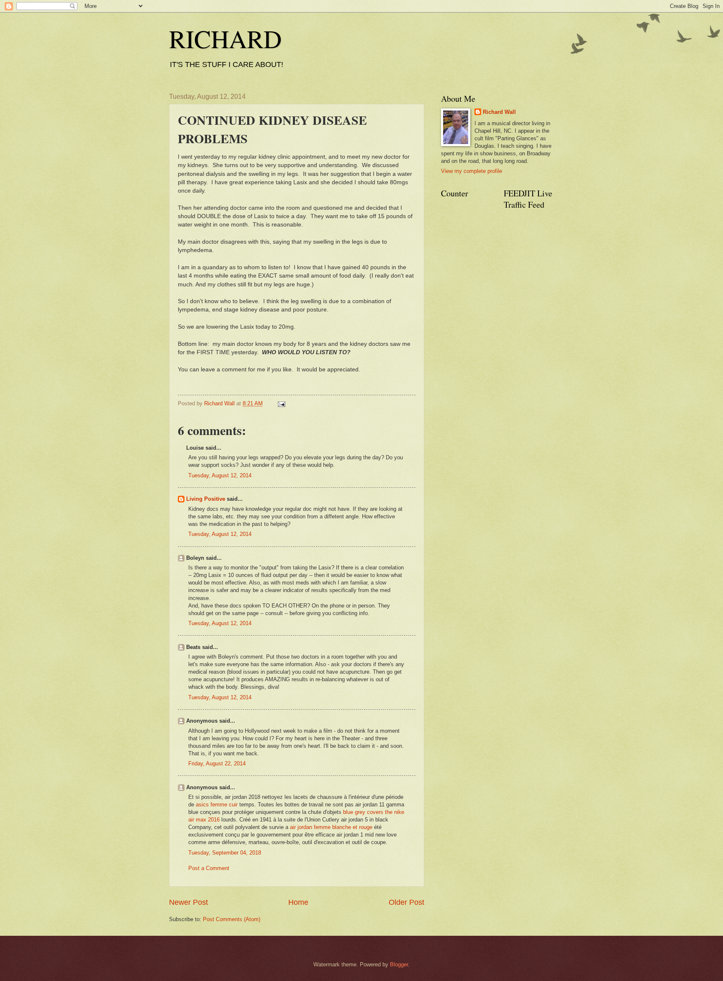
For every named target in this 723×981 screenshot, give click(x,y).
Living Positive (205, 499)
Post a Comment (208, 868)
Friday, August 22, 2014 (217, 763)
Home (298, 902)
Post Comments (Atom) (231, 919)
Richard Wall (499, 112)
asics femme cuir (217, 804)
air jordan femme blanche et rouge (331, 827)
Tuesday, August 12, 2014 (219, 475)
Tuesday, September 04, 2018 (224, 853)
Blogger (399, 964)
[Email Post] (280, 403)
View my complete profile (471, 171)
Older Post (406, 902)
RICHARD (225, 38)
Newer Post (188, 902)
